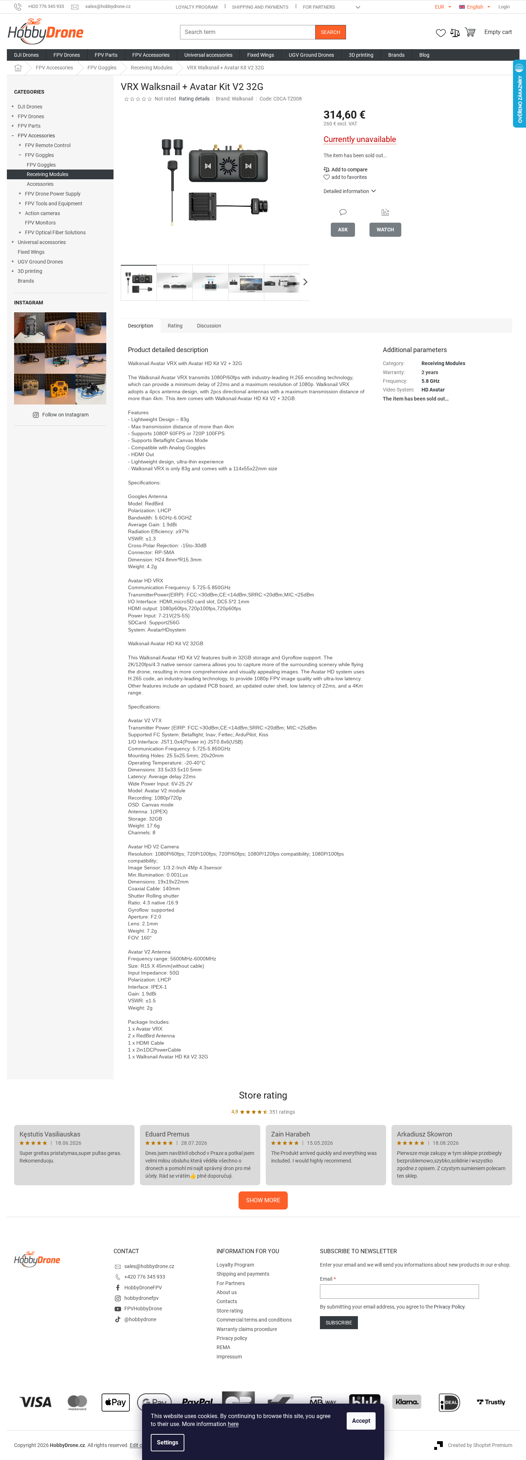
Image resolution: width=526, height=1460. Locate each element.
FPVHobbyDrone (143, 1308)
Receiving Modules (47, 174)
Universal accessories (42, 242)
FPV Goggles (39, 155)
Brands (26, 281)
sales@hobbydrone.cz (149, 1266)
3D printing (30, 271)
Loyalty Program (197, 7)
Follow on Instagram (65, 415)
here (233, 1424)
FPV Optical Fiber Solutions (55, 232)
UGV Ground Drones (40, 262)
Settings (167, 1442)
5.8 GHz (431, 381)
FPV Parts (29, 126)
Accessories (40, 184)
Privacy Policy (449, 1307)
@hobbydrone (140, 1319)
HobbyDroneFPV (143, 1287)
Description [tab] (140, 326)
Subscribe (339, 1323)
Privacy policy (232, 1338)
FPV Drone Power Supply (53, 194)
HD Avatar (433, 390)
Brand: (234, 99)
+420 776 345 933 (144, 1277)
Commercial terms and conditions (254, 1320)
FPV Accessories (36, 135)
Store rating (263, 1095)
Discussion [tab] (209, 326)
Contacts (227, 1301)
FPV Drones (31, 116)
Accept (361, 1420)
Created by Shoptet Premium (480, 1445)
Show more (263, 1200)
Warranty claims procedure (247, 1329)
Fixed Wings (31, 252)
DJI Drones (30, 107)
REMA (223, 1347)
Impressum (229, 1357)
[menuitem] (26, 55)
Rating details (194, 99)
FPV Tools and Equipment (53, 203)
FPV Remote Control (47, 145)
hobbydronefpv (141, 1298)
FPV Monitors (40, 223)
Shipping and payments (260, 7)
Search (330, 32)
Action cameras (42, 213)
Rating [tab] (175, 326)
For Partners (319, 7)
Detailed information (346, 191)
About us (227, 1292)
